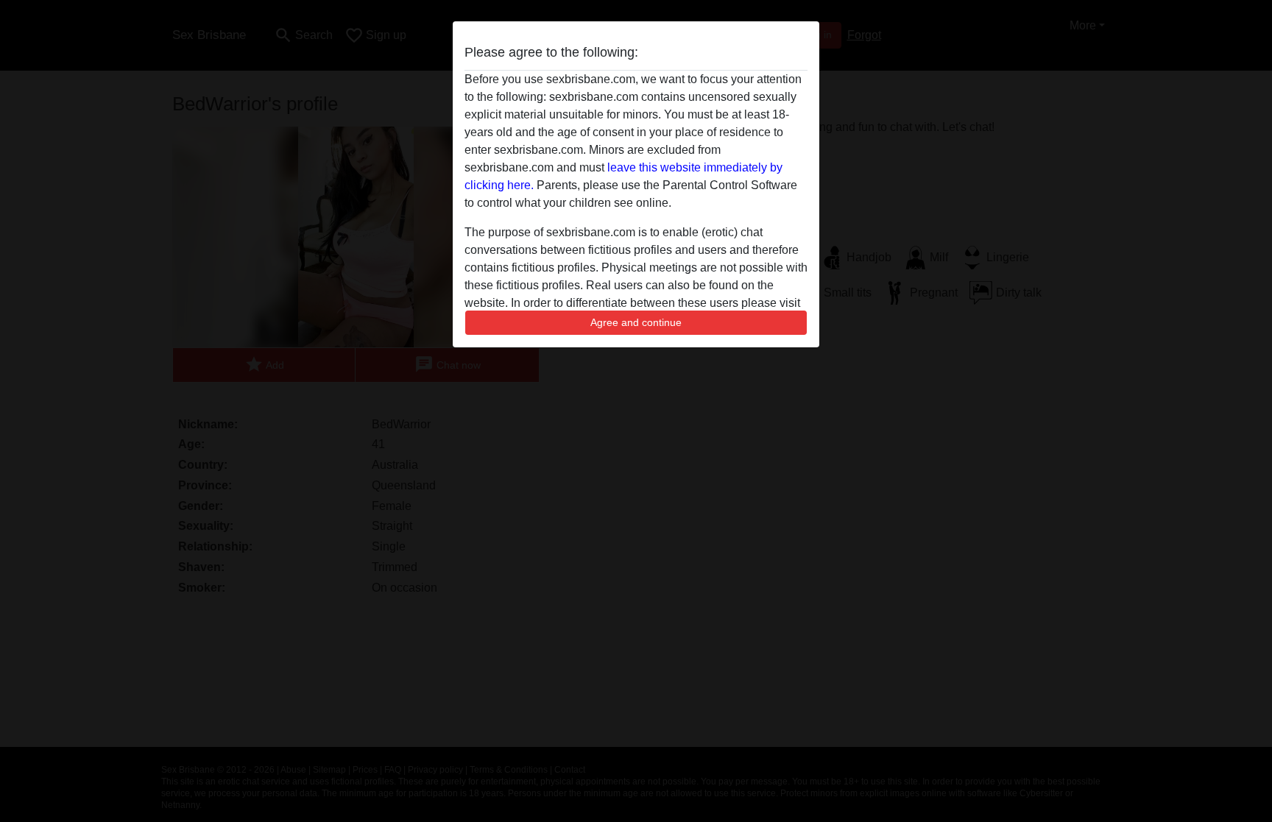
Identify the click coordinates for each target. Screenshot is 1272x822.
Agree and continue (636, 322)
